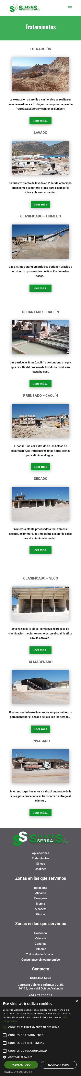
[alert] (40, 1036)
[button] (40, 1057)
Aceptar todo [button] (21, 1064)
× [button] (76, 1001)
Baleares (40, 949)
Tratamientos (40, 858)
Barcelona (40, 888)
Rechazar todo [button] (58, 1064)
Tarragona (40, 898)
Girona (40, 914)
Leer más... (40, 121)
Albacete (40, 909)
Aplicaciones (40, 853)
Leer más (40, 204)
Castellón (40, 933)
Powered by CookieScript (17, 1071)
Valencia (40, 938)
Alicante (40, 893)
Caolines (40, 869)
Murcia (40, 903)
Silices (40, 863)
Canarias (40, 943)
